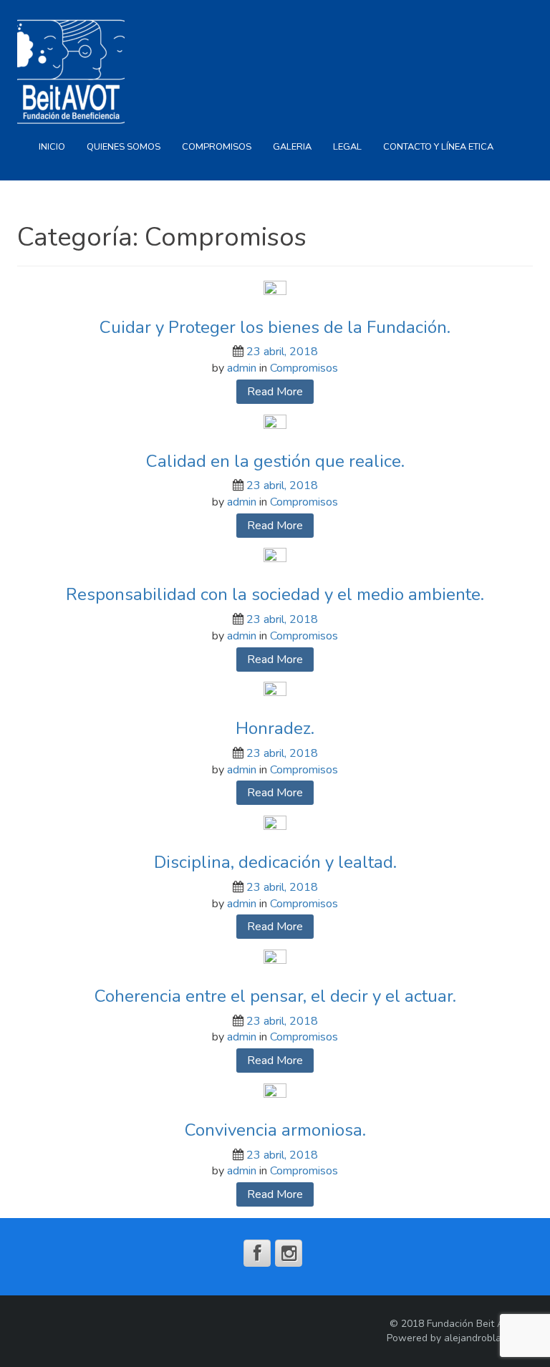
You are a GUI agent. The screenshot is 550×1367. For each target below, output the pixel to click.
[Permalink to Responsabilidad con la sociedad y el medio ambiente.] (275, 558)
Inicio (52, 146)
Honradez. (275, 728)
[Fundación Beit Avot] (71, 71)
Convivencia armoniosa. (275, 1130)
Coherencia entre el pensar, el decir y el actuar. (275, 996)
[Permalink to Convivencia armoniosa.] (275, 1094)
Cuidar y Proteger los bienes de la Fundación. (275, 327)
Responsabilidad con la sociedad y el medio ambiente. (275, 594)
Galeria (292, 146)
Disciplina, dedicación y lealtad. (275, 862)
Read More (275, 392)
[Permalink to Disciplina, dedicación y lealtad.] (275, 826)
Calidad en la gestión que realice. (275, 461)
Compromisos (216, 146)
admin (241, 368)
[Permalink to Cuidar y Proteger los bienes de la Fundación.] (275, 291)
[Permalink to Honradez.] (275, 692)
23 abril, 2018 (282, 351)
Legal (347, 146)
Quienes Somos (123, 146)
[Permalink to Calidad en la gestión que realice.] (275, 425)
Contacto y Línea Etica (438, 146)
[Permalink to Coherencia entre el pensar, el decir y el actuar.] (275, 960)
